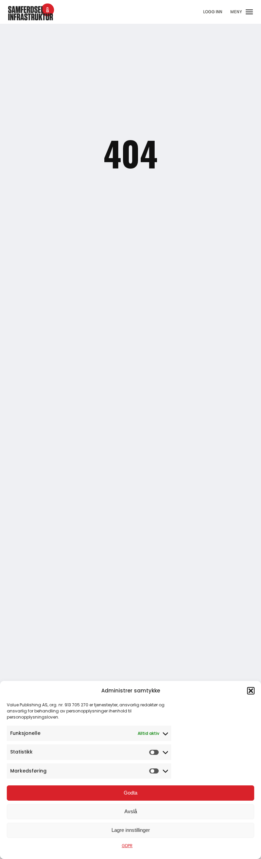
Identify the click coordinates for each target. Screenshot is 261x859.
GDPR (127, 845)
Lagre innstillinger (130, 830)
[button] (250, 690)
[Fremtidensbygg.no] (31, 18)
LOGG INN (212, 12)
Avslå (130, 811)
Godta (130, 793)
